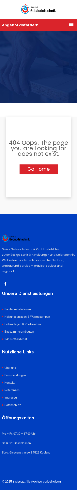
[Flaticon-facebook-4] (5, 284)
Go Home (38, 169)
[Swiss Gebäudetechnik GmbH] (38, 9)
